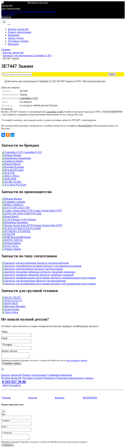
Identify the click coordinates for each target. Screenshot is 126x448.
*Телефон (6, 344)
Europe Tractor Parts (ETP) (48, 225)
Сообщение (6, 432)
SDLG (16, 175)
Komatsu (19, 167)
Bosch (15, 216)
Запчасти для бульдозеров (48, 268)
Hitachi (17, 164)
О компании (54, 375)
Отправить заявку (11, 363)
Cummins (20, 201)
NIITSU (18, 240)
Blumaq (18, 198)
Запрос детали (16, 38)
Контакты (13, 44)
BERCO (18, 204)
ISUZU (17, 297)
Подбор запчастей (11, 11)
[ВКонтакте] (3, 135)
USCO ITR (24, 207)
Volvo (15, 312)
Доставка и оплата (32, 11)
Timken (17, 249)
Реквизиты (49, 11)
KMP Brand (24, 237)
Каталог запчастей (18, 29)
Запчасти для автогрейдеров (53, 263)
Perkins (17, 243)
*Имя (4, 331)
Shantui (17, 155)
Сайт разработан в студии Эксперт (17, 391)
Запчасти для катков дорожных (57, 271)
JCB (12, 173)
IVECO (18, 300)
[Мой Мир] (12, 135)
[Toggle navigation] (9, 24)
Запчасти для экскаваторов (51, 280)
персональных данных (76, 360)
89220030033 (85, 125)
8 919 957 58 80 (14, 381)
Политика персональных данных (74, 378)
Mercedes (20, 306)
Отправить (8, 445)
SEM (13, 178)
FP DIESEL (24, 231)
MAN (15, 303)
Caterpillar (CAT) (29, 98)
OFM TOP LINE (32, 213)
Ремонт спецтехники (19, 32)
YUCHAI (21, 184)
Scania (15, 309)
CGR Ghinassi (28, 219)
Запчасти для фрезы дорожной (57, 274)
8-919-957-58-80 (8, 14)
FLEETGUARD (32, 228)
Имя (3, 414)
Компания (13, 35)
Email (4, 338)
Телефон (5, 420)
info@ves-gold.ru (11, 385)
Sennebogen (24, 158)
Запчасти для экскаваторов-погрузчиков (73, 283)
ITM (12, 234)
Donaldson (22, 222)
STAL (15, 246)
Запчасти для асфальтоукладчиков (62, 265)
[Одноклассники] (8, 135)
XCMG (17, 181)
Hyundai (18, 170)
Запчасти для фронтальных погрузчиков (73, 277)
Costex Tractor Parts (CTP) (48, 210)
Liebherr (18, 161)
